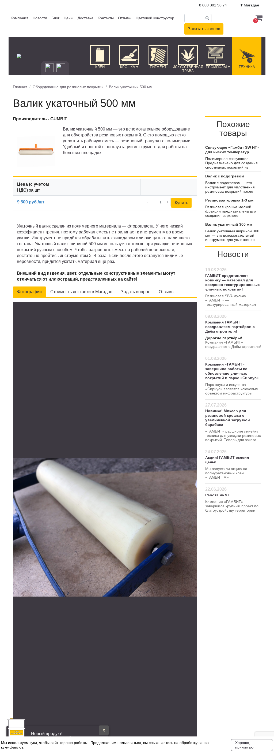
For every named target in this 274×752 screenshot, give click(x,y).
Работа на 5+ (217, 495)
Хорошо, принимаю (244, 744)
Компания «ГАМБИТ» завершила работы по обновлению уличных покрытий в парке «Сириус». (232, 371)
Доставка (85, 18)
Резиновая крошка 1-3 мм (229, 200)
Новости (40, 18)
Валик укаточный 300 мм (228, 224)
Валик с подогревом (224, 176)
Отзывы (124, 18)
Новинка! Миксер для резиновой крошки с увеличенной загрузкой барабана (227, 418)
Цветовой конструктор (155, 18)
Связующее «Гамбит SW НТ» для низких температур (232, 149)
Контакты (106, 18)
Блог (55, 18)
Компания (19, 18)
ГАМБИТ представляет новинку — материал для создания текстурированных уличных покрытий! (232, 282)
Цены (68, 18)
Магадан (251, 5)
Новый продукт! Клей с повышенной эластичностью (66, 735)
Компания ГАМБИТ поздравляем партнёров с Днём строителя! (230, 326)
